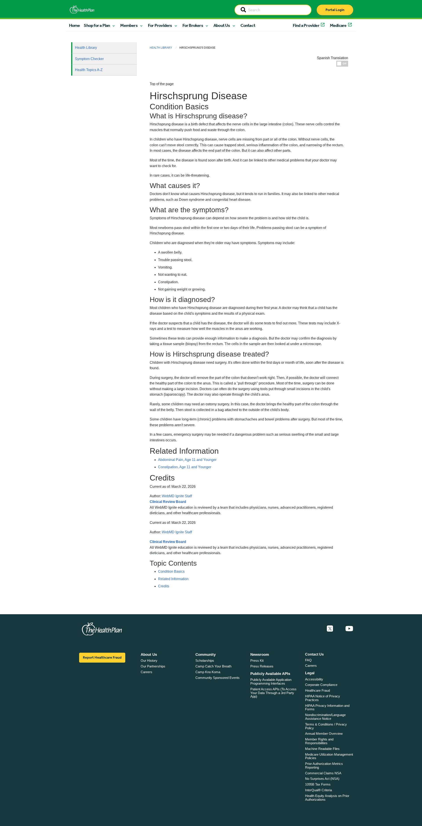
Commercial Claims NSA (323, 773)
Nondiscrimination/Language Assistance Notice (325, 716)
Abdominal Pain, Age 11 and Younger (187, 460)
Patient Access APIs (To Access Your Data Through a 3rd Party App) (273, 692)
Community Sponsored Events (217, 678)
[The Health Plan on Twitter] (330, 628)
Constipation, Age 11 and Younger (184, 467)
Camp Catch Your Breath (213, 666)
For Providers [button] (160, 25)
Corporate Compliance (321, 685)
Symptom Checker (89, 59)
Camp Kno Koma (207, 672)
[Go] (243, 10)
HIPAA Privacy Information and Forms (327, 707)
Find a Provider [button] (306, 25)
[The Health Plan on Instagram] (339, 628)
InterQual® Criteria (318, 790)
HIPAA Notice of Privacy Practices (322, 698)
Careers (146, 672)
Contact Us (314, 654)
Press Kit (257, 660)
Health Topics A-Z (89, 70)
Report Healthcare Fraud (102, 657)
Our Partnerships (153, 666)
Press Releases (261, 666)
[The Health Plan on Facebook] (318, 628)
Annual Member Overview (324, 733)
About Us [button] (221, 25)
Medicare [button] (338, 25)
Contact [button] (247, 25)
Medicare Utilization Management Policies (329, 756)
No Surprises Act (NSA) (322, 778)
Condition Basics (171, 571)
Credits (163, 586)
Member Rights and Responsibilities (319, 741)
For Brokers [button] (192, 25)
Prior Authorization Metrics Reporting (324, 765)
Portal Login (335, 10)
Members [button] (128, 25)
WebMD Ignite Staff (177, 532)
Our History (149, 660)
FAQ (308, 660)
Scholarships (204, 660)
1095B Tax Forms (318, 784)
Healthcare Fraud (317, 690)
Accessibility (314, 679)
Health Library (86, 47)
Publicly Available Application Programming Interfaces (270, 681)
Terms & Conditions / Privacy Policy (326, 726)
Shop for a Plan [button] (97, 25)
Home (74, 25)
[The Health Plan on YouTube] (349, 628)
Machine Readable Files (322, 749)
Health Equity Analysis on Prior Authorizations (327, 797)
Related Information (173, 579)
